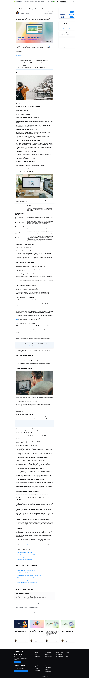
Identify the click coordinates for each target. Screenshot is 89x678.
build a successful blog (46, 46)
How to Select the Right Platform (65, 34)
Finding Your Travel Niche (64, 32)
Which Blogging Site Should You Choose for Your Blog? (27, 582)
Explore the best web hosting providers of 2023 (26, 554)
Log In (25, 662)
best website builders (28, 544)
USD (73, 1)
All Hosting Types (48, 652)
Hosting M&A (20, 670)
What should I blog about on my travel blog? (27, 607)
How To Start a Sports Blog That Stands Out (25, 572)
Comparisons (37, 1)
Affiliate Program (37, 658)
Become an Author (66, 28)
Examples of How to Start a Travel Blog (66, 40)
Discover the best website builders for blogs (25, 552)
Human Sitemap (37, 656)
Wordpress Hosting (48, 656)
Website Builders (48, 671)
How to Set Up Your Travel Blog (65, 36)
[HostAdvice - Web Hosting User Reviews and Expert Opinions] (18, 1)
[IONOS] (63, 17)
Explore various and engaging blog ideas (24, 559)
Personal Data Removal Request (38, 666)
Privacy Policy (37, 668)
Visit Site (71, 11)
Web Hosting (47, 654)
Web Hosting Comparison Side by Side (70, 659)
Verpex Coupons (58, 661)
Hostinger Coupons (59, 658)
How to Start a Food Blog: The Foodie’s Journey (26, 570)
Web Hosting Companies (70, 662)
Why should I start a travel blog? (24, 593)
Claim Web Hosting (38, 661)
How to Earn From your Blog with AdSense (25, 580)
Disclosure (36, 663)
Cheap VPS (47, 663)
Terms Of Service (37, 670)
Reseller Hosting (48, 669)
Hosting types (26, 1)
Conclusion (61, 42)
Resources (42, 1)
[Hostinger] (63, 12)
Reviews (31, 1)
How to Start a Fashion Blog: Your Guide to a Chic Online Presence (29, 575)
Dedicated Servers (48, 667)
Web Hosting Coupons (59, 652)
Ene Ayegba (22, 12)
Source (30, 345)
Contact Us (36, 654)
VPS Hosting (47, 661)
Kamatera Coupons (59, 654)
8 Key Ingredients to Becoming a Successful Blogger (26, 577)
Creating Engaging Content (64, 38)
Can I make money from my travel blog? (25, 612)
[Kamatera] (63, 14)
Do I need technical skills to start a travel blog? (27, 603)
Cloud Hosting (47, 665)
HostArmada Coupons (59, 656)
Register (17, 662)
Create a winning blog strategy (23, 557)
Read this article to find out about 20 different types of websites (29, 561)
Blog (67, 654)
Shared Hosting (47, 658)
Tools (67, 656)
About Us (36, 652)
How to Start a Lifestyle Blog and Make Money (25, 567)
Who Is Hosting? (68, 660)
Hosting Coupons (51, 1)
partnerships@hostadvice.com (65, 25)
